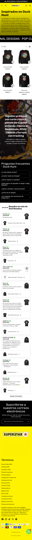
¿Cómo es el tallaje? (8, 193)
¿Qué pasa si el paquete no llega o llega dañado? (15, 184)
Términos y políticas (16, 535)
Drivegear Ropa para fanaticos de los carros (15, 446)
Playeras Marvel (5, 488)
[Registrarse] (28, 421)
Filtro (4, 46)
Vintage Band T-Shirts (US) (8, 477)
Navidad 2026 (5, 467)
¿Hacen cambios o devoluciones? (13, 189)
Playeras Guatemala (7, 472)
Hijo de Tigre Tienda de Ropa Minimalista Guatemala (20, 443)
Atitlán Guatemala (5, 443)
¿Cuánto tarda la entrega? (10, 176)
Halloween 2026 (6, 469)
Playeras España (5, 475)
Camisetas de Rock (6, 480)
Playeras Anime (5, 483)
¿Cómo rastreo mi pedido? (10, 180)
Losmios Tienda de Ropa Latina (9, 444)
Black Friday (4, 493)
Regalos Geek (5, 491)
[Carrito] (30, 5)
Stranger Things (5, 485)
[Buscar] (6, 5)
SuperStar (17, 532)
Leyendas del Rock (6, 499)
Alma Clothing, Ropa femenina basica (22, 450)
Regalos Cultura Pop (7, 501)
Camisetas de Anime (7, 496)
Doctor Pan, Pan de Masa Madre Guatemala (18, 448)
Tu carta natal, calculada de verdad (15, 453)
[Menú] (2, 6)
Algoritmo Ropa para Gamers (13, 445)
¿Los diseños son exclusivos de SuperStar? (12, 197)
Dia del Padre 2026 (6, 464)
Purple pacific (10, 452)
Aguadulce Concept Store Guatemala (16, 447)
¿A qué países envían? (9, 172)
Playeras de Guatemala (7, 504)
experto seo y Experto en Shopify (9, 451)
